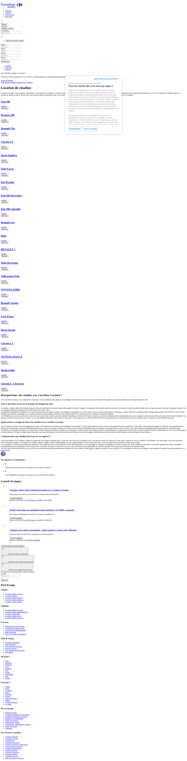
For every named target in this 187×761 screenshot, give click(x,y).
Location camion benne (13, 616)
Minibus (30, 82)
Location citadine (11, 596)
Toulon (7, 687)
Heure (3, 49)
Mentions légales (11, 713)
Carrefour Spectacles (12, 743)
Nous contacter (10, 644)
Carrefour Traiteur (11, 754)
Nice (6, 671)
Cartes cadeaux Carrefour (14, 746)
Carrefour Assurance (12, 752)
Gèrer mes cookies (11, 721)
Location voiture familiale (14, 598)
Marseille (8, 663)
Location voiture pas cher (14, 594)
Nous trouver (9, 15)
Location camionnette (12, 614)
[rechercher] (2, 37)
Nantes (7, 672)
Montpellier (9, 674)
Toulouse (8, 669)
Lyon (7, 667)
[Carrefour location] (12, 7)
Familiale (19, 82)
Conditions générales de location (16, 717)
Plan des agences (11, 648)
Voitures (8, 13)
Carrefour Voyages (11, 739)
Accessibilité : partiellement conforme (18, 724)
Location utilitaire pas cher (14, 610)
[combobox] (93, 34)
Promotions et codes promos (14, 628)
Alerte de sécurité (11, 726)
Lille (6, 676)
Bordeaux (8, 665)
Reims (7, 689)
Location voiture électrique (14, 600)
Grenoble (8, 694)
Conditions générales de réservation (17, 715)
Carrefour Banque (11, 750)
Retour (3, 53)
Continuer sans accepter (105, 79)
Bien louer (8, 17)
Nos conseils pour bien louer (15, 650)
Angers (7, 696)
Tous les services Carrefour (14, 758)
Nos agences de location (13, 646)
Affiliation (8, 728)
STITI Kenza (31, 500)
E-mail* (3, 574)
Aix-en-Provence (11, 698)
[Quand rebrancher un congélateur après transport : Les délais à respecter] (10, 522)
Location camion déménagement (16, 612)
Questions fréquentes (12, 643)
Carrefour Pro (10, 741)
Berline (7, 82)
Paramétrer (75, 129)
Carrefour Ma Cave (12, 756)
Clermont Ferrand (11, 702)
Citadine (13, 82)
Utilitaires (8, 11)
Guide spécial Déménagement (15, 630)
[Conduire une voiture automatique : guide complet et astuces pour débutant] (10, 542)
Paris (7, 661)
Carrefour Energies (11, 737)
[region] (93, 105)
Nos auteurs (9, 652)
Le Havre (8, 691)
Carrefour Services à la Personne (16, 744)
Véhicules (8, 67)
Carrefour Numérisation (13, 748)
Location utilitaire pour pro (14, 618)
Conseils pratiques (16, 498)
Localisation (5, 31)
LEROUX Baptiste (33, 540)
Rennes (7, 678)
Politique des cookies (12, 722)
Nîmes (7, 700)
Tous (2, 82)
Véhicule (4, 26)
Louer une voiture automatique (15, 634)
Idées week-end (10, 632)
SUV (25, 82)
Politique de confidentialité (14, 719)
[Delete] (2, 35)
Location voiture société (13, 602)
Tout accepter (90, 129)
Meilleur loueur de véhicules (15, 626)
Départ (3, 45)
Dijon (7, 693)
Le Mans (8, 704)
